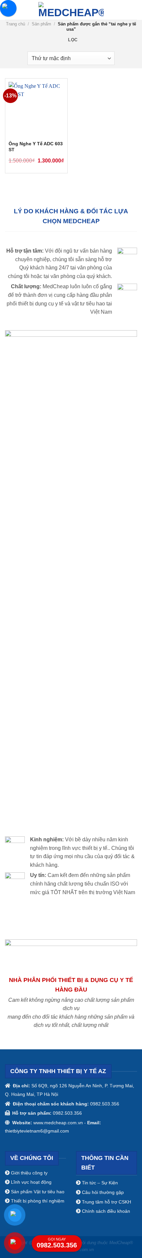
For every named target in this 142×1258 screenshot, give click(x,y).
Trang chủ (15, 23)
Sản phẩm (41, 23)
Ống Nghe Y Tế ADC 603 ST (36, 146)
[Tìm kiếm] (134, 9)
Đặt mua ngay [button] (56, 159)
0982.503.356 (57, 1243)
